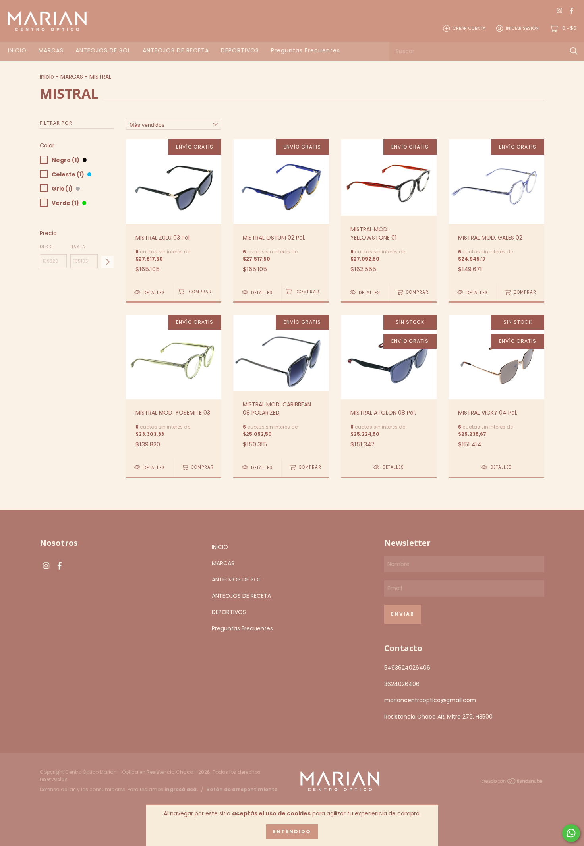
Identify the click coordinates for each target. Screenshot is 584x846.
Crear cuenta (469, 28)
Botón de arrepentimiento (242, 789)
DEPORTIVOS (240, 50)
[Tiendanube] (512, 783)
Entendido (292, 831)
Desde (47, 247)
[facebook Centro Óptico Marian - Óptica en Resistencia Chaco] (571, 10)
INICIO (17, 50)
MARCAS (51, 50)
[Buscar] (574, 51)
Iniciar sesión (522, 28)
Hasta (77, 247)
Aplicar (107, 262)
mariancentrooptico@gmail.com (430, 700)
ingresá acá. (181, 789)
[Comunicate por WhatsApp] (571, 833)
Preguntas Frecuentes (305, 50)
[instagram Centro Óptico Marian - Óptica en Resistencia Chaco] (559, 10)
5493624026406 (407, 668)
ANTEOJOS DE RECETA (176, 50)
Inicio (47, 77)
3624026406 (402, 684)
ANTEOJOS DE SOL (103, 50)
